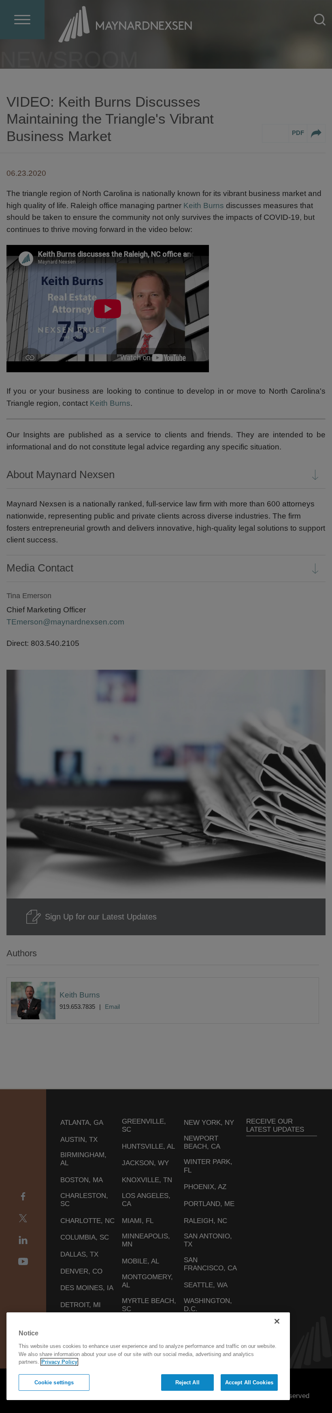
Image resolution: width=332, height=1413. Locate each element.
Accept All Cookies (249, 1382)
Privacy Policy (59, 1362)
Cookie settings (54, 1382)
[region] (148, 1356)
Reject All (187, 1382)
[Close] (277, 1321)
